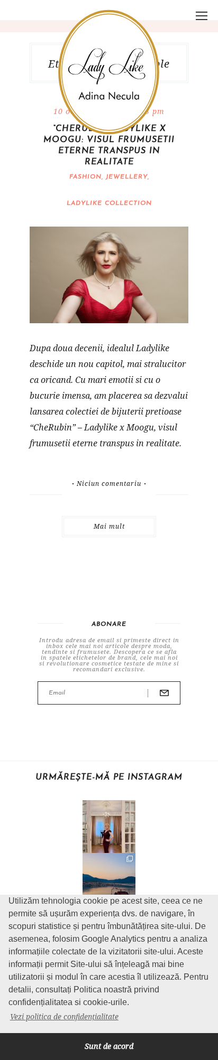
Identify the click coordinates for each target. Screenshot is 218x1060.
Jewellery (127, 177)
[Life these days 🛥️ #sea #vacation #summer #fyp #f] (109, 879)
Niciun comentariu (109, 484)
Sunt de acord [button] (109, 1046)
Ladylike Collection (109, 203)
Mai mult (109, 526)
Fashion (85, 177)
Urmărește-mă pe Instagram (109, 777)
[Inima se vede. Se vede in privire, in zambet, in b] (109, 826)
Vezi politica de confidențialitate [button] (64, 1016)
